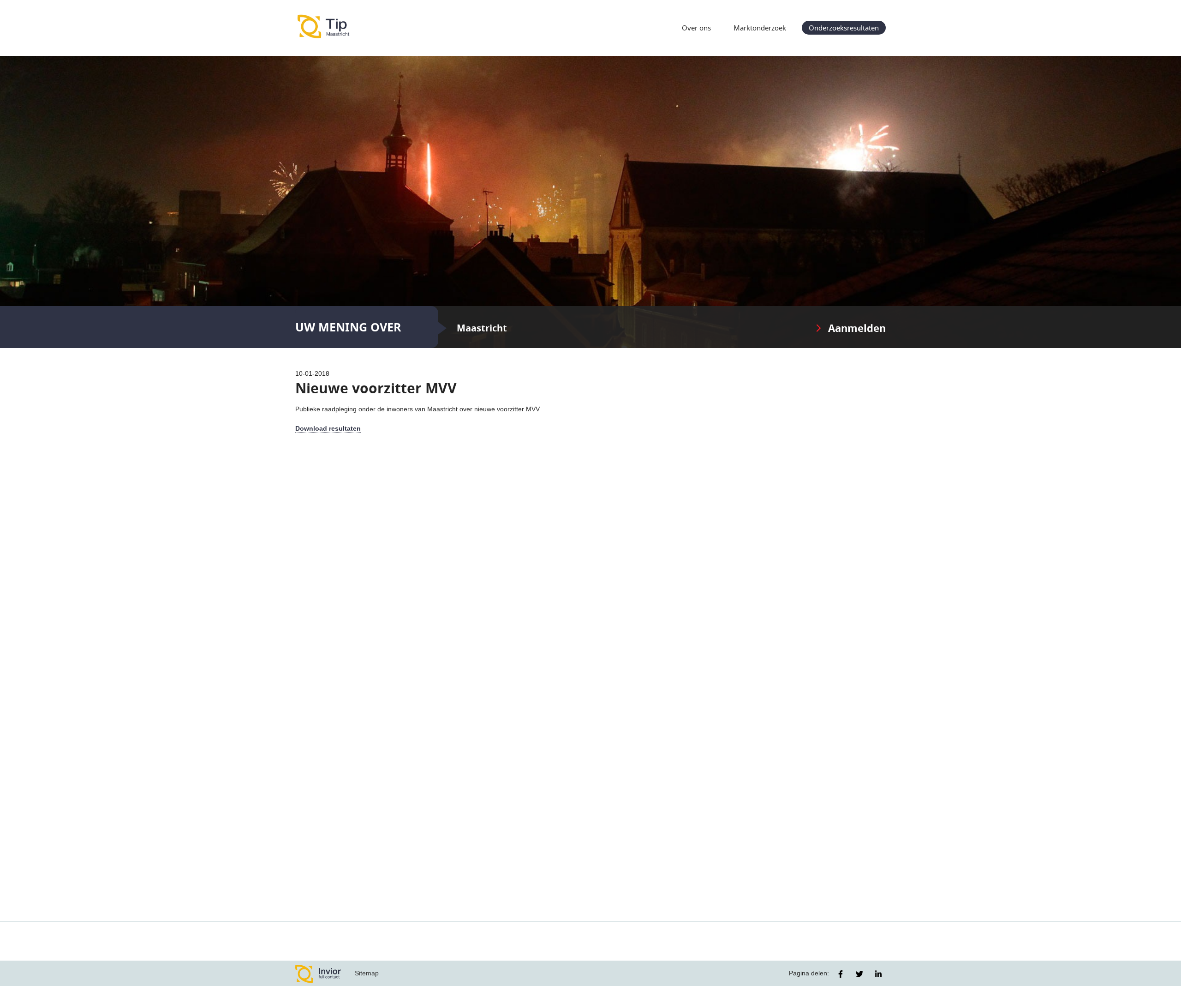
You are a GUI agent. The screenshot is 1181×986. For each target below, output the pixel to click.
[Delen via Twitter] (859, 974)
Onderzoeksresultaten (844, 27)
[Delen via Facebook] (840, 974)
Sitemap (367, 973)
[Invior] (318, 973)
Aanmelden (857, 328)
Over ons (696, 27)
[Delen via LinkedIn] (878, 974)
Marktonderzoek (760, 27)
